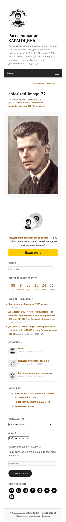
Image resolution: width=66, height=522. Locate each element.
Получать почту (20, 473)
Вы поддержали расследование (35, 373)
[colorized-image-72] (33, 155)
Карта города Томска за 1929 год (26, 304)
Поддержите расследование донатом (29, 237)
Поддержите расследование (33, 360)
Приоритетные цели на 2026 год (32, 401)
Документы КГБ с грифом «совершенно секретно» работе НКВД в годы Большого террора (32, 330)
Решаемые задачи (24, 406)
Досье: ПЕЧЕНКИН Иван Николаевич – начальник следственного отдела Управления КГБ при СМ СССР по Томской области (31, 315)
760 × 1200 (22, 102)
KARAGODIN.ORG (48, 513)
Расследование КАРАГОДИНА (23, 38)
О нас (21, 348)
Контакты (46, 516)
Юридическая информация (28, 516)
